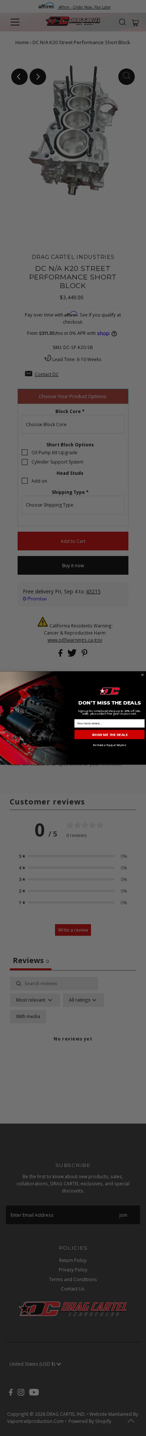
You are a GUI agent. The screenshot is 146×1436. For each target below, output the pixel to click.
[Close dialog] (142, 674)
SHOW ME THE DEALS (110, 734)
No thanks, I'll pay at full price (109, 745)
